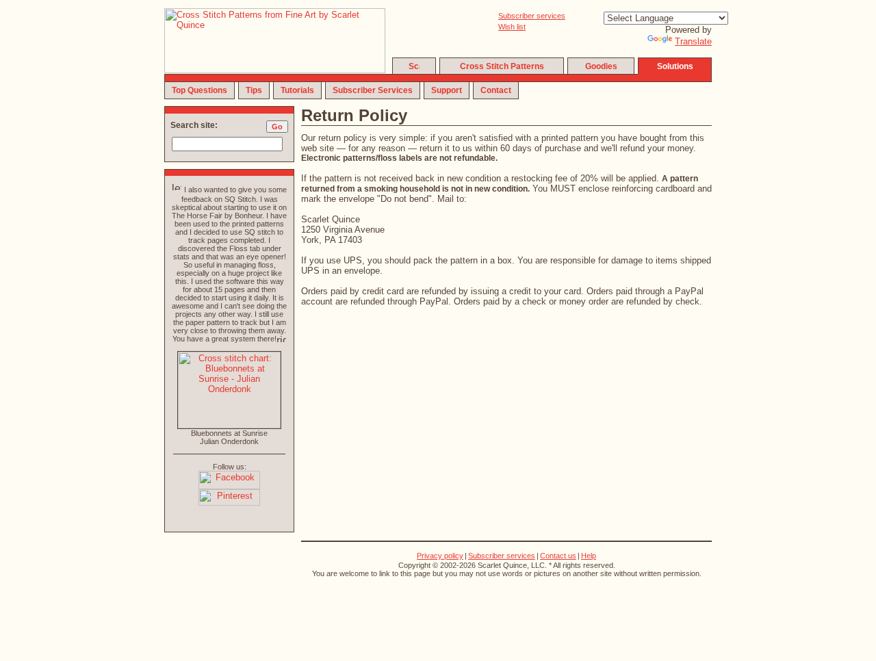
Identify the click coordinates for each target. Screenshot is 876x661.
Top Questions (199, 90)
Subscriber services (531, 16)
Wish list (512, 27)
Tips (254, 90)
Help (588, 556)
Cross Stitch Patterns (502, 66)
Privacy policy (440, 556)
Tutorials (297, 90)
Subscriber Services (373, 90)
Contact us (558, 556)
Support (446, 90)
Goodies (601, 66)
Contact (495, 90)
